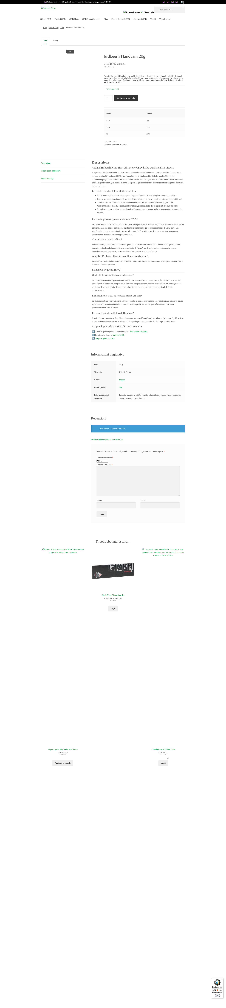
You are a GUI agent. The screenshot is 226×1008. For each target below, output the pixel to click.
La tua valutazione (105, 458)
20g (120, 387)
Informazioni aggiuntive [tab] (51, 171)
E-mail (143, 500)
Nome (99, 500)
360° (46, 40)
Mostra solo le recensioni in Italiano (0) (107, 440)
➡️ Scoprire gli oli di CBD (103, 338)
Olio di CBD (45, 19)
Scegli (163, 763)
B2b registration (133, 12)
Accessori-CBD (140, 19)
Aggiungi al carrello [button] (63, 763)
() (168, 758)
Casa (45, 28)
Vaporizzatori (164, 19)
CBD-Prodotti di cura (91, 19)
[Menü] (221, 979)
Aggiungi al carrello (126, 98)
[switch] (217, 995)
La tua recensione (105, 464)
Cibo (106, 19)
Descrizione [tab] (46, 163)
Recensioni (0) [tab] (47, 178)
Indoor (122, 380)
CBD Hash (74, 19)
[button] (181, 5)
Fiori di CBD (60, 19)
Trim (62, 28)
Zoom (55, 40)
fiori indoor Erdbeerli (138, 331)
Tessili (153, 19)
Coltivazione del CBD (120, 19)
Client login (148, 12)
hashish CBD (118, 335)
